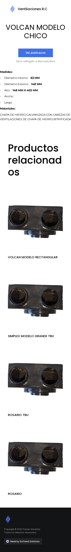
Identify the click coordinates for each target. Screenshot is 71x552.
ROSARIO (15, 494)
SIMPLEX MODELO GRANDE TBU (31, 336)
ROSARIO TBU (18, 415)
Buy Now (35, 232)
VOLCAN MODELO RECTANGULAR (33, 257)
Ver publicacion (36, 52)
